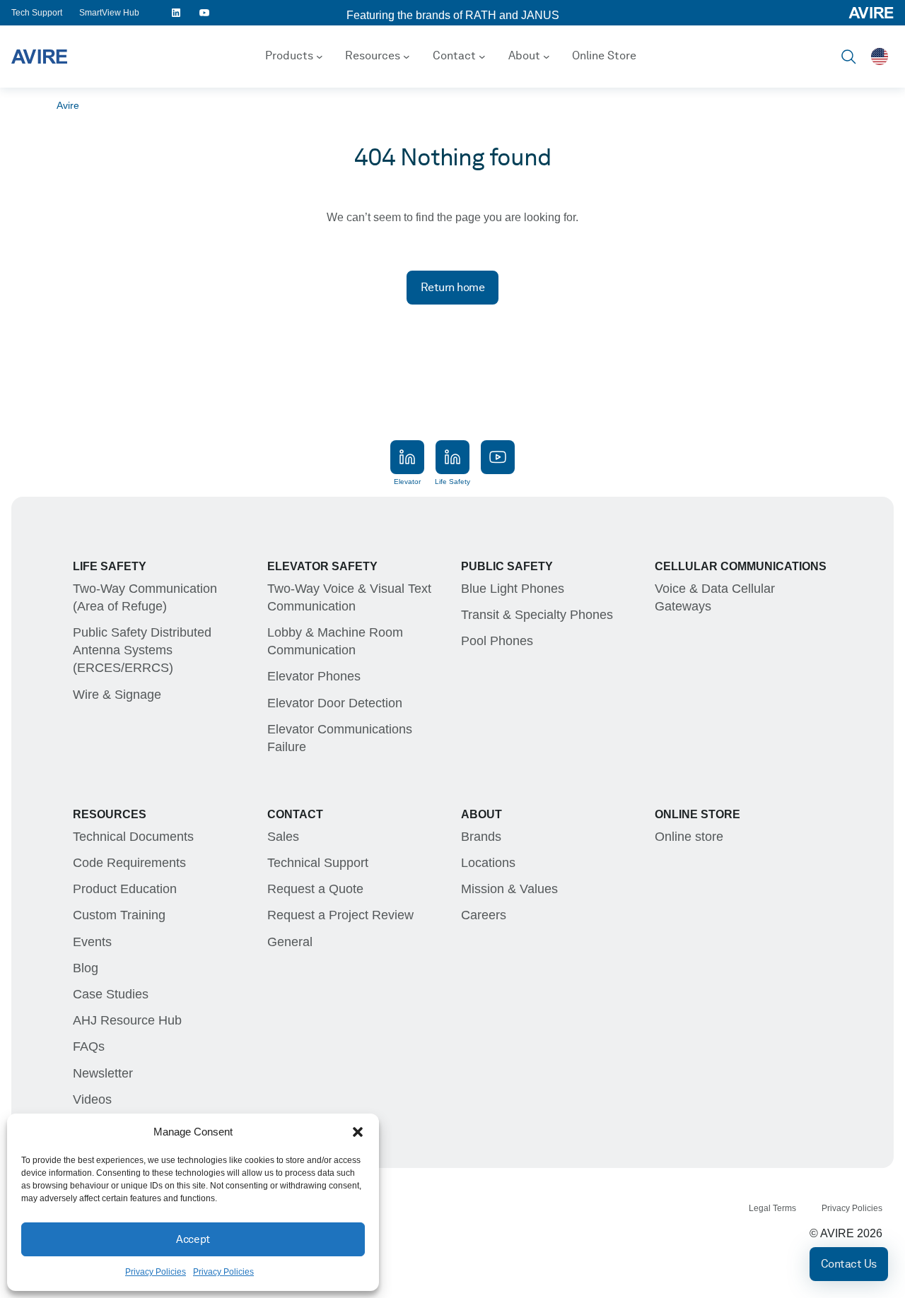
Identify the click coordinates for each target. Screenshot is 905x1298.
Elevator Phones (314, 676)
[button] (358, 1132)
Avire (68, 105)
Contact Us (849, 1263)
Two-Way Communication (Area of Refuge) (145, 597)
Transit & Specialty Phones (537, 615)
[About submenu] (546, 56)
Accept (192, 1239)
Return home (453, 287)
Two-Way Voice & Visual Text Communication (349, 597)
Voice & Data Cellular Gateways (715, 597)
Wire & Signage (117, 695)
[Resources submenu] (406, 56)
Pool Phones (497, 641)
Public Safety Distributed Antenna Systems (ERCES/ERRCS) (142, 650)
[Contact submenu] (482, 56)
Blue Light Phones (512, 589)
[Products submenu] (319, 56)
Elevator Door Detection (334, 703)
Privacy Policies (155, 1272)
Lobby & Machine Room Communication (335, 641)
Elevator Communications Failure (339, 738)
